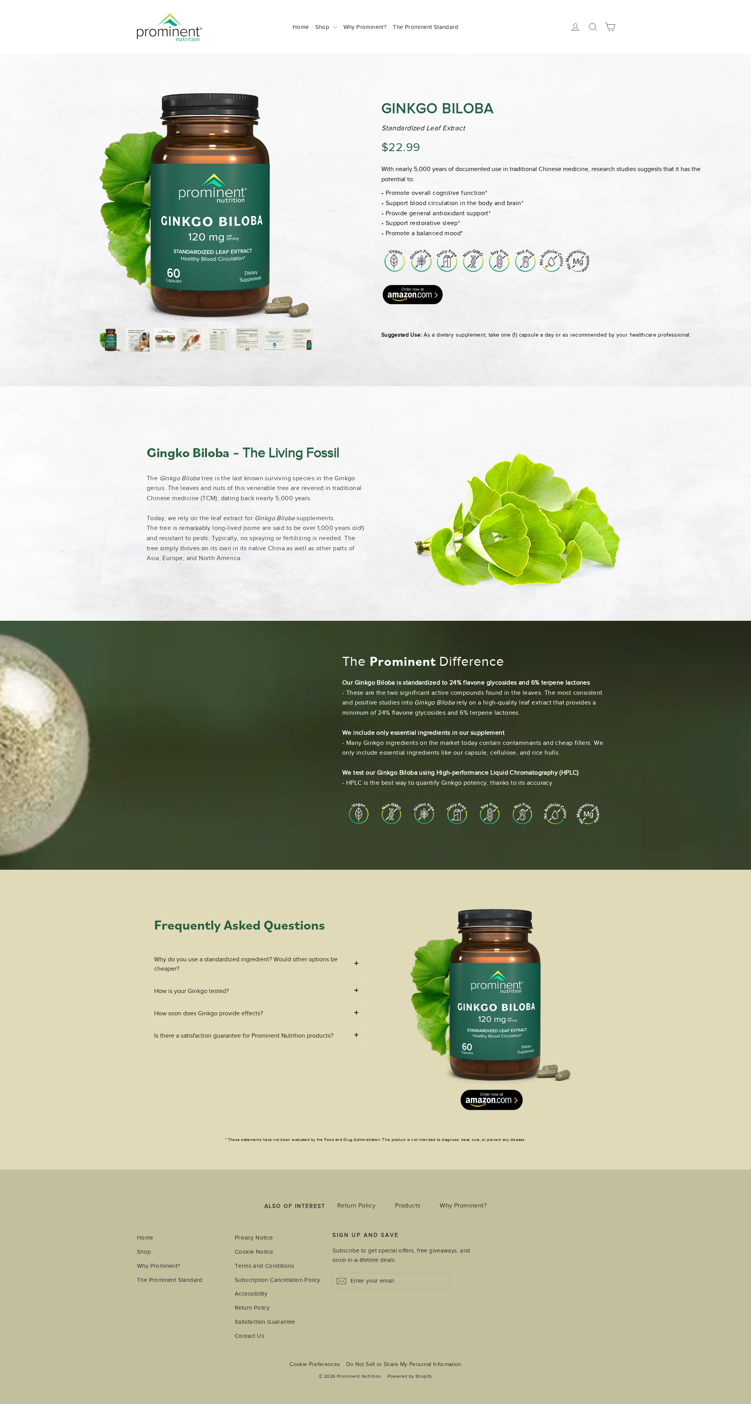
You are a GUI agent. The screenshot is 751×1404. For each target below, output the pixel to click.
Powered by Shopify (410, 1376)
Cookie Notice (254, 1252)
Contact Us (249, 1336)
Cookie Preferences (314, 1364)
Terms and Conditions (264, 1266)
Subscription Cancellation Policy (277, 1280)
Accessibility (251, 1293)
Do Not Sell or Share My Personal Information (404, 1364)
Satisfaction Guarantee (265, 1322)
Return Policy (356, 1205)
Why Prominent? (365, 27)
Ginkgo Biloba (437, 108)
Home (301, 27)
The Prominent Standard (425, 27)
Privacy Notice (254, 1238)
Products (407, 1205)
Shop (323, 27)
